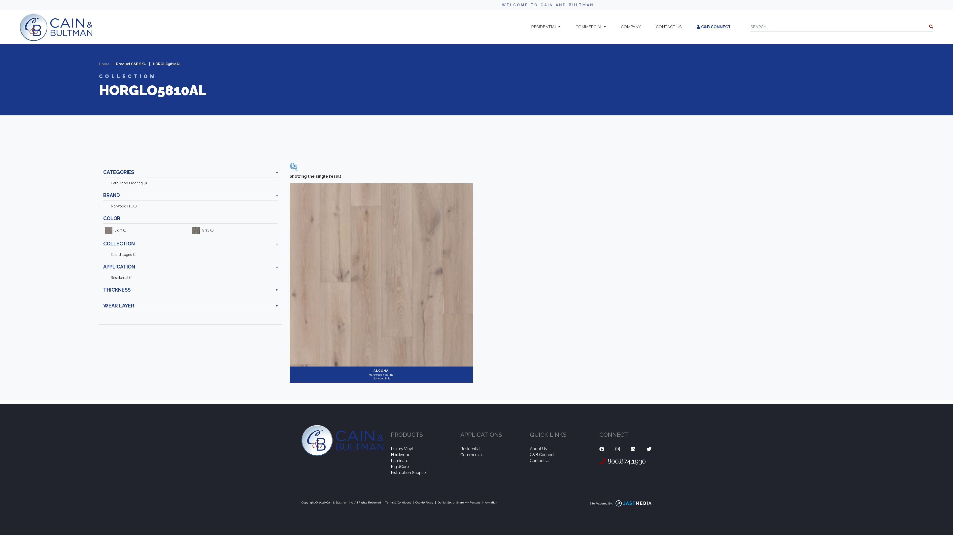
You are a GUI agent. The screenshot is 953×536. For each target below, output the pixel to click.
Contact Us (540, 460)
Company (631, 27)
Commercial (589, 27)
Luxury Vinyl (402, 448)
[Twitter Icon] (649, 449)
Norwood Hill (124, 206)
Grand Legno (123, 255)
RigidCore (400, 466)
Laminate (399, 460)
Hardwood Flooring (129, 183)
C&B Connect (715, 27)
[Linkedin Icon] (633, 449)
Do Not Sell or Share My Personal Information (467, 502)
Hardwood (400, 454)
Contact (669, 27)
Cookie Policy (424, 502)
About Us (538, 448)
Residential (544, 27)
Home (104, 64)
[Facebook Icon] (601, 449)
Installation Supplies (409, 472)
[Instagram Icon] (617, 449)
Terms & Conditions (398, 502)
